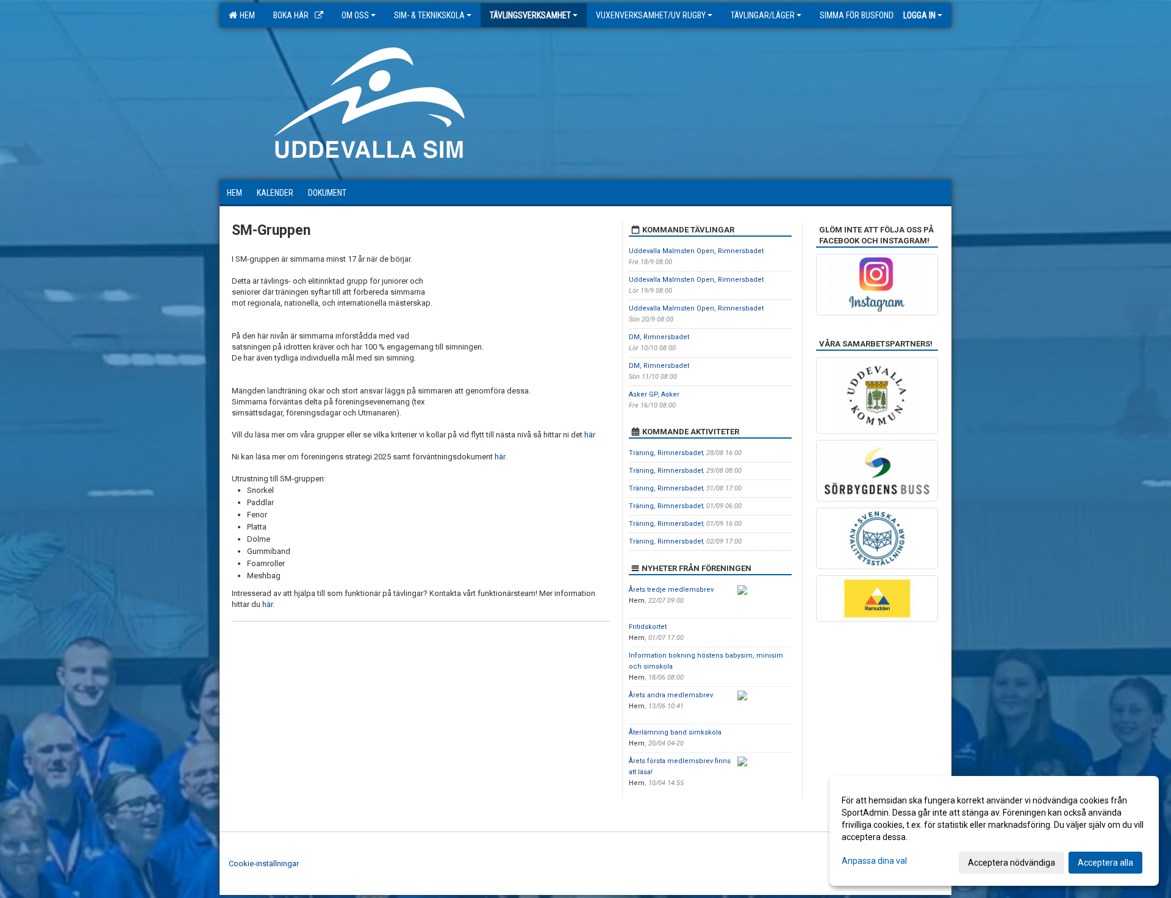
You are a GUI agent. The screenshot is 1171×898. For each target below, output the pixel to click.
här (589, 434)
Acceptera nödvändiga (1011, 862)
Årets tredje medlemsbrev (671, 590)
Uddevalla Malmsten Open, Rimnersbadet (696, 251)
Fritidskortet (648, 627)
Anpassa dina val (874, 861)
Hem (245, 15)
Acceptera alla (1105, 862)
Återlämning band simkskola (675, 732)
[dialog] (994, 831)
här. (501, 456)
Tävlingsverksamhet (530, 15)
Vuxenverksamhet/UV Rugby (651, 15)
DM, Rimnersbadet (659, 337)
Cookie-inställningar (264, 863)
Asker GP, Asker (654, 394)
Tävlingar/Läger (763, 15)
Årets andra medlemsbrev (671, 695)
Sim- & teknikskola (429, 15)
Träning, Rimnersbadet (666, 453)
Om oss (355, 15)
